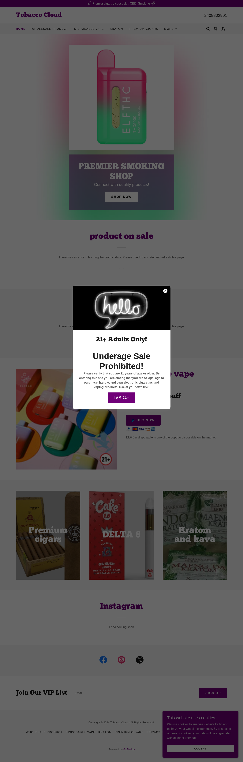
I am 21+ (121, 397)
